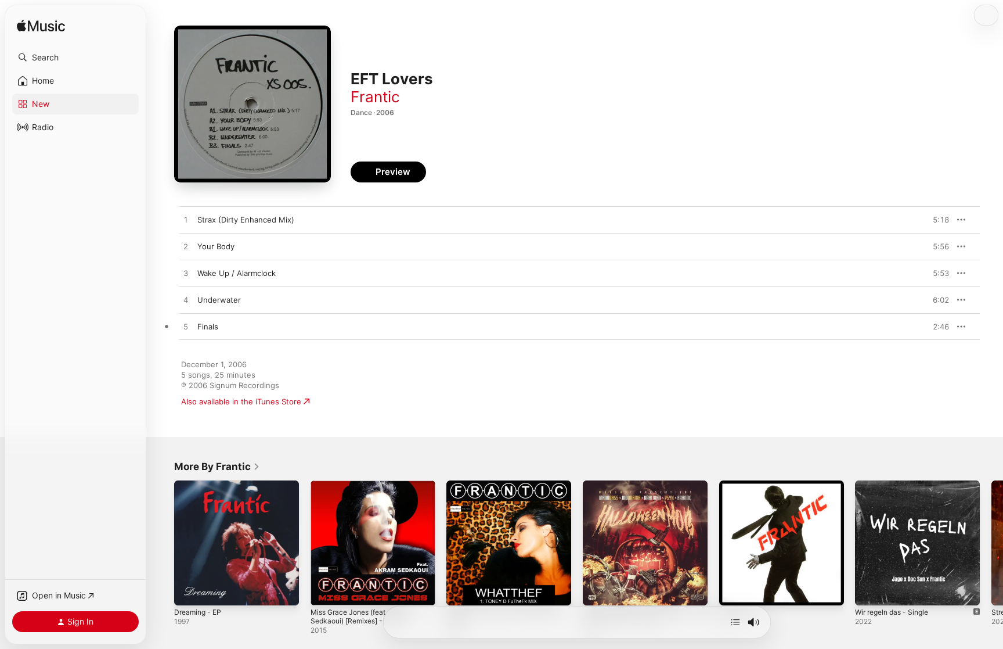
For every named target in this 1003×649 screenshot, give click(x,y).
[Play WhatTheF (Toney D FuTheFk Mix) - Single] (461, 591)
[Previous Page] (162, 543)
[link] (217, 466)
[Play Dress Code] (733, 591)
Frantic (375, 97)
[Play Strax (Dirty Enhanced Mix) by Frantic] (185, 220)
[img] (41, 26)
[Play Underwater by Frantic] (185, 300)
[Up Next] (735, 622)
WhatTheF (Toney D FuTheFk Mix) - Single (508, 490)
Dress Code (740, 485)
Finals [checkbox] (207, 326)
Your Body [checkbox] (215, 246)
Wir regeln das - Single (896, 485)
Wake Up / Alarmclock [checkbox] (236, 273)
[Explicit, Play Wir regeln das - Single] (869, 591)
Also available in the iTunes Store (241, 401)
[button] (75, 57)
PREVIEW (936, 219)
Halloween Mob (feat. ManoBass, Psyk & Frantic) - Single (643, 490)
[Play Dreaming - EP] (188, 591)
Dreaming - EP (200, 485)
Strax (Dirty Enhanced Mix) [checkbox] (245, 219)
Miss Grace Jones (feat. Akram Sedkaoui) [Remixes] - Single (367, 490)
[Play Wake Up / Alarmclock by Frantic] (185, 273)
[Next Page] (991, 543)
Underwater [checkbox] (219, 299)
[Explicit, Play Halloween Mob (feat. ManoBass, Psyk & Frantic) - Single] (597, 591)
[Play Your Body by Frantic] (185, 247)
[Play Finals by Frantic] (185, 327)
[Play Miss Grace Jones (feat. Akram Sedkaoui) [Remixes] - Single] (325, 591)
